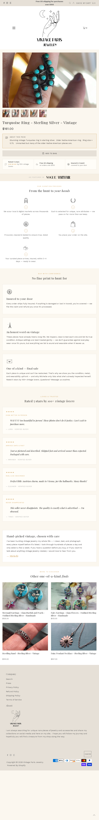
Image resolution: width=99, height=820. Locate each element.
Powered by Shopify (16, 765)
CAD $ (79, 3)
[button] (6, 113)
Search (9, 679)
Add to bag (51, 153)
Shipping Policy (13, 695)
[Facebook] (4, 3)
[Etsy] (10, 3)
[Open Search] (69, 3)
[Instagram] (7, 3)
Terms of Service (14, 700)
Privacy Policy (12, 687)
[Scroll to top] (94, 815)
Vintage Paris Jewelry (33, 762)
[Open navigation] (14, 28)
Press (8, 683)
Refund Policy (12, 691)
